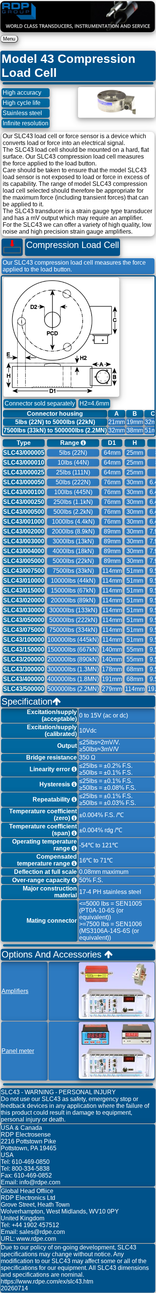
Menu (9, 39)
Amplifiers (15, 991)
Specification (27, 701)
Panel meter (18, 1051)
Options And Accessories (53, 954)
